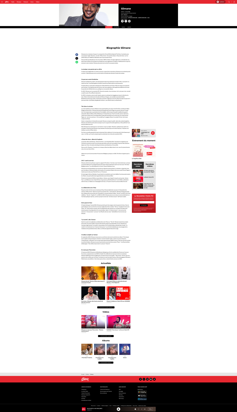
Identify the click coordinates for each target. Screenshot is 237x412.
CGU (110, 405)
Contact (98, 405)
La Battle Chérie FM (149, 177)
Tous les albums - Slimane (106, 362)
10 (127, 11)
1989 (129, 11)
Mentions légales (105, 405)
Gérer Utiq (135, 405)
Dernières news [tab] (138, 165)
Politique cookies (116, 405)
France (130, 16)
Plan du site (93, 405)
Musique (19, 2)
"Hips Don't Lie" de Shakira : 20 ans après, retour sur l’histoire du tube (149, 185)
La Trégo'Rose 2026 (136, 158)
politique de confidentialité (137, 210)
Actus (32, 2)
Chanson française (132, 17)
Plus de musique (150, 409)
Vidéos (37, 2)
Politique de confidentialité (126, 405)
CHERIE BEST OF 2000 (145, 133)
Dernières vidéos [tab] (150, 165)
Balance (125, 14)
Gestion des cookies (142, 405)
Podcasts (26, 2)
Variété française (142, 17)
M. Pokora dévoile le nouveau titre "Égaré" (149, 171)
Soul (148, 17)
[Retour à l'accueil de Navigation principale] (7, 2)
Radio (12, 2)
